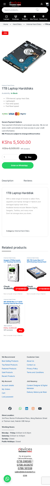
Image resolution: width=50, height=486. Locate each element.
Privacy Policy (32, 368)
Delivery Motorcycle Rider (37, 392)
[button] (3, 31)
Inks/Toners (34, 19)
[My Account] (41, 4)
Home (5, 24)
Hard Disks (17, 24)
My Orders (6, 389)
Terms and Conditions (35, 372)
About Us (30, 361)
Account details (8, 385)
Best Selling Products (10, 361)
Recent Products (8, 376)
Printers (25, 19)
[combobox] (18, 10)
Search (37, 10)
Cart (3, 393)
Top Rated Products (9, 365)
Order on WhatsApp (19, 165)
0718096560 (21, 289)
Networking (43, 19)
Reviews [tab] (28, 181)
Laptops (6, 19)
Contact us (31, 365)
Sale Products (7, 372)
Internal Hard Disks (33, 24)
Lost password (7, 397)
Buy (29, 157)
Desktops (15, 19)
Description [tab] (7, 181)
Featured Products (9, 368)
